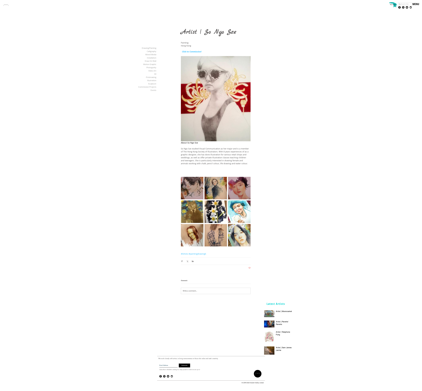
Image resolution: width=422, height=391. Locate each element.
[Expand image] (192, 188)
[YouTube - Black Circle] (407, 7)
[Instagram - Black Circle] (403, 7)
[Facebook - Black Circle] (399, 7)
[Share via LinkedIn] (193, 261)
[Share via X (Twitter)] (187, 261)
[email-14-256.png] (410, 7)
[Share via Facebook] (182, 261)
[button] (416, 6)
